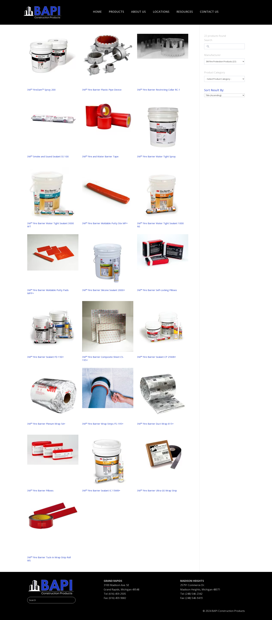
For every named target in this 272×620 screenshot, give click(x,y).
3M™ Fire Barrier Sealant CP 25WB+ (156, 356)
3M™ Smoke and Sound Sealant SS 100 (48, 156)
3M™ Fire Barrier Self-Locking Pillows (157, 290)
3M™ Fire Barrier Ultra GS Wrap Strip (157, 490)
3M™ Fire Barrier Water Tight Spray (156, 156)
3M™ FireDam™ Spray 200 (41, 89)
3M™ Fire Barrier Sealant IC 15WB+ (101, 490)
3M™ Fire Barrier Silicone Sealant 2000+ (103, 290)
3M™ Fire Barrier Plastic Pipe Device (102, 89)
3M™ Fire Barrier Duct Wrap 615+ (155, 423)
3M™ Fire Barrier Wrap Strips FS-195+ (102, 423)
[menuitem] (97, 10)
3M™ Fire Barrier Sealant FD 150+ (45, 356)
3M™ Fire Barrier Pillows (40, 490)
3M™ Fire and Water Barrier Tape (100, 156)
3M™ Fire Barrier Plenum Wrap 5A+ (46, 423)
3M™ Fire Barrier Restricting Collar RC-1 (158, 89)
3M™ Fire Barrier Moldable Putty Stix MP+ (105, 223)
